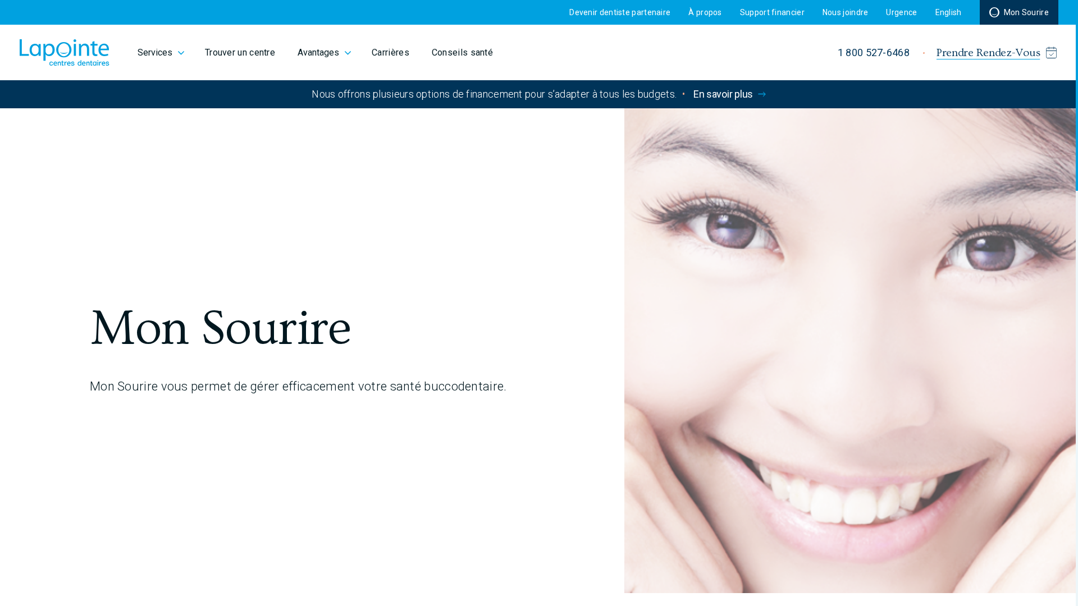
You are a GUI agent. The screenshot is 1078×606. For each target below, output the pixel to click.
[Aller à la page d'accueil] (64, 52)
